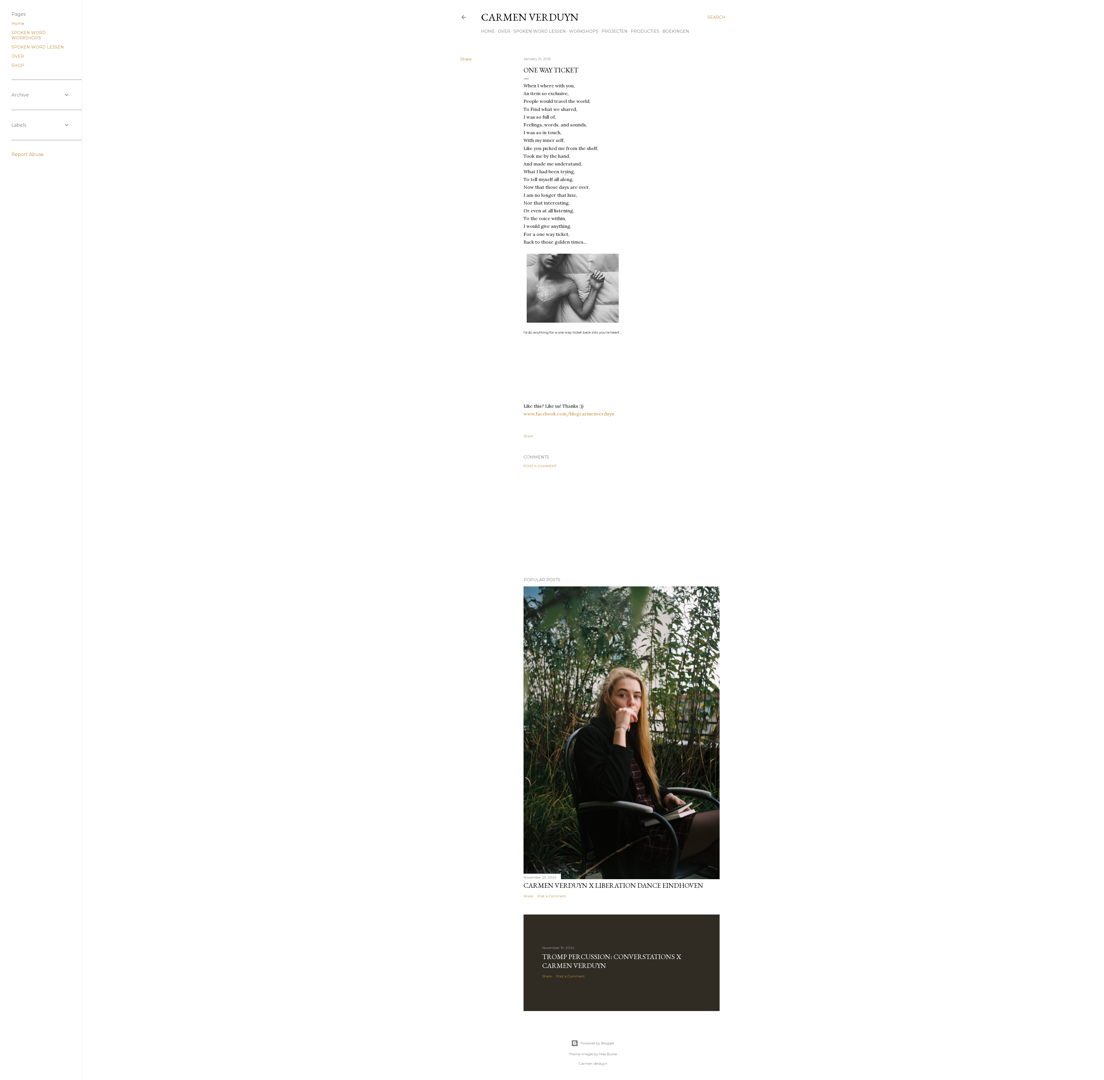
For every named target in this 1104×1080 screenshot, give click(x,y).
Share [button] (466, 59)
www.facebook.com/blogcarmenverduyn (569, 414)
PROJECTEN (614, 31)
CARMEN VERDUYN (529, 17)
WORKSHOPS (583, 31)
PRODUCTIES (645, 31)
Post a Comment (540, 466)
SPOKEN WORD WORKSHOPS (29, 35)
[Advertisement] (622, 522)
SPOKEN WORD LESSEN (539, 31)
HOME (488, 31)
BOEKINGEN (675, 31)
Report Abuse (28, 154)
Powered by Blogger (597, 1043)
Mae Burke (608, 1054)
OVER (504, 31)
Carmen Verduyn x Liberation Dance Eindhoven (613, 885)
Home (18, 23)
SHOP (18, 65)
